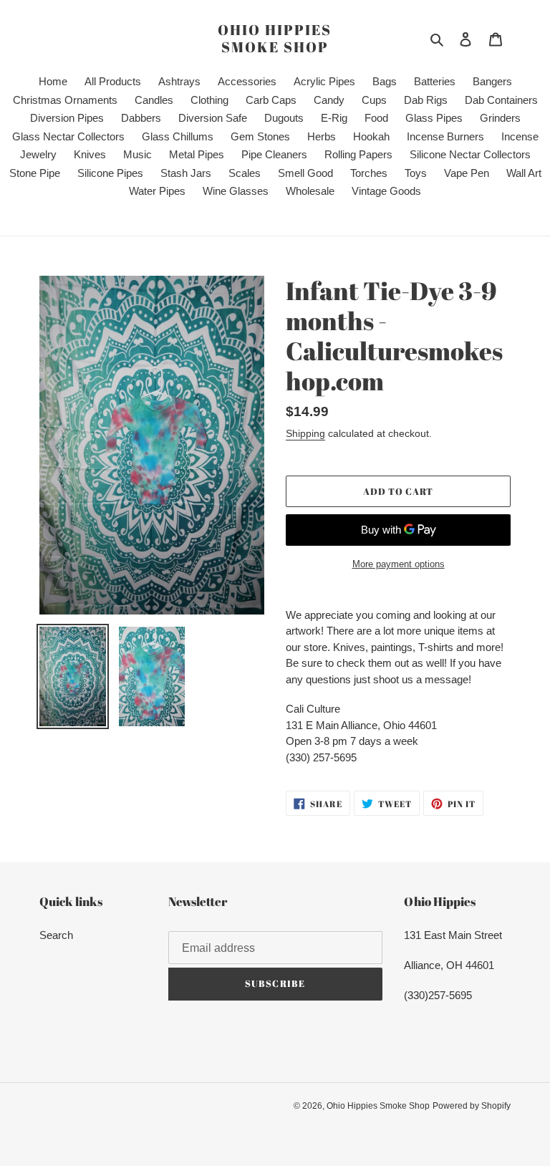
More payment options (398, 564)
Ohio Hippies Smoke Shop (275, 38)
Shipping (305, 433)
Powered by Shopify (472, 1106)
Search (56, 935)
